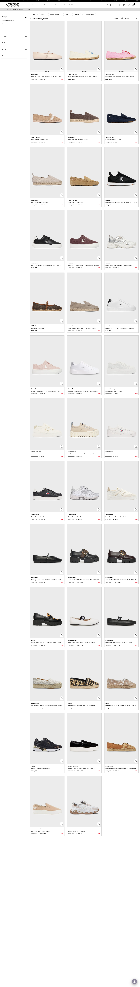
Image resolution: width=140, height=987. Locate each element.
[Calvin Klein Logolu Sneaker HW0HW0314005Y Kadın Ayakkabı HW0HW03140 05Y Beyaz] (121, 235)
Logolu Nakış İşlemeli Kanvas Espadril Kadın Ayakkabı (82, 77)
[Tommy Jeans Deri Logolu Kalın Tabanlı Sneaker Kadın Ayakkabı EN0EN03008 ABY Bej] (84, 424)
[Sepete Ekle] (61, 69)
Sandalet (77, 14)
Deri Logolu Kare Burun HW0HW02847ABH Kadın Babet (46, 77)
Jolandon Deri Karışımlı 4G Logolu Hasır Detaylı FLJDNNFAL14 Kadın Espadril (121, 705)
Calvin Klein (34, 74)
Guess (33, 640)
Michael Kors (35, 326)
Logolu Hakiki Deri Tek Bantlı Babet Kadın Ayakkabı (81, 642)
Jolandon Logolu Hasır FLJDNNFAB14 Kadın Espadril (81, 705)
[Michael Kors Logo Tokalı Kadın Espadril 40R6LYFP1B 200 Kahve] (47, 298)
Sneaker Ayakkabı (54, 14)
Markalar (46, 5)
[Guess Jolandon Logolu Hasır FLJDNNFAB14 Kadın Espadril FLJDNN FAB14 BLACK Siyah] (84, 675)
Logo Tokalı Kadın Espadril (38, 328)
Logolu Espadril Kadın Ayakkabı (39, 139)
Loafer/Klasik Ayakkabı (8, 20)
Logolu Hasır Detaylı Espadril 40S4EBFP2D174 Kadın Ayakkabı (121, 768)
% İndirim (64, 5)
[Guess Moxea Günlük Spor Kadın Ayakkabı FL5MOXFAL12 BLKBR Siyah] (47, 738)
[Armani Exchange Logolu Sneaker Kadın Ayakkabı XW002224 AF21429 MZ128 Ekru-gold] (47, 424)
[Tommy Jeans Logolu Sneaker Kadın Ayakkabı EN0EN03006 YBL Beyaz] (121, 424)
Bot (34, 14)
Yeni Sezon (72, 5)
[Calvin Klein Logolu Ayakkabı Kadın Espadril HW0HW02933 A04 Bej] (47, 172)
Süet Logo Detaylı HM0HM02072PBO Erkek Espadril (82, 328)
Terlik (67, 14)
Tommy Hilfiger (72, 74)
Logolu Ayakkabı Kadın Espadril (39, 202)
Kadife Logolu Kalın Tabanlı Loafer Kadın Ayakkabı (81, 768)
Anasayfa (8, 9)
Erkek (28, 5)
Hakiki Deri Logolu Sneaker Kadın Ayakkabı (116, 517)
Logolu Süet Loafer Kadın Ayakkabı (40, 831)
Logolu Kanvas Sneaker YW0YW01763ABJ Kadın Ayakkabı (46, 391)
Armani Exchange (110, 389)
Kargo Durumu (98, 5)
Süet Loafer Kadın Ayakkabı (75, 202)
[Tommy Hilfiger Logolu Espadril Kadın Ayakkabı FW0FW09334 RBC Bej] (47, 109)
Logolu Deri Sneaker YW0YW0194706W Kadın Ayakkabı (45, 265)
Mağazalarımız (55, 5)
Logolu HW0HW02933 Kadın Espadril (78, 139)
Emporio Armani (73, 766)
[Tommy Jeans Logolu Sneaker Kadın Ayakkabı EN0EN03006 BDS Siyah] (47, 487)
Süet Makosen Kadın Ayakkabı (113, 139)
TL (121, 5)
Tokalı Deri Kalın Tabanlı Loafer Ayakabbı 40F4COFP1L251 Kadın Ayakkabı (121, 580)
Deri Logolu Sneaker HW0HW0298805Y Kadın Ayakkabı (83, 391)
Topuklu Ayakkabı (89, 14)
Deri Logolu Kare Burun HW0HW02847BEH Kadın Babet (46, 580)
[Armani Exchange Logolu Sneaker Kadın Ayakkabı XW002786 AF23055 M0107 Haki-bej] (121, 361)
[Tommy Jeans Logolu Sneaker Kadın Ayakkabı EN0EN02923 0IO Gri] (84, 487)
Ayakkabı (21, 9)
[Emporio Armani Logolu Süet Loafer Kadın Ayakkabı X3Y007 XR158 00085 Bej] (47, 801)
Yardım (107, 5)
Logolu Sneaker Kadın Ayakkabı (113, 391)
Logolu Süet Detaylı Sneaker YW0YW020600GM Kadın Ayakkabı (121, 202)
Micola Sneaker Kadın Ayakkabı (76, 831)
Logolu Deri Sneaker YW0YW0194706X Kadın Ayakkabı (119, 328)
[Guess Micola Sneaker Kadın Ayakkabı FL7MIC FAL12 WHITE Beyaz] (84, 801)
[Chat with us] (134, 981)
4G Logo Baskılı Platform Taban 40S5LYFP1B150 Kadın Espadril (47, 705)
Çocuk (39, 5)
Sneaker (4, 24)
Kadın (33, 5)
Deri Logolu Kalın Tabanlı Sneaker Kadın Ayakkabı (81, 454)
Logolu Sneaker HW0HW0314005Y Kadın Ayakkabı (118, 265)
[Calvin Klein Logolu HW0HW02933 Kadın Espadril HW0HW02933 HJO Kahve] (84, 109)
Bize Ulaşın (115, 5)
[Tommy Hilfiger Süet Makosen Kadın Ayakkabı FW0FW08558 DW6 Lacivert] (121, 109)
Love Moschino (72, 640)
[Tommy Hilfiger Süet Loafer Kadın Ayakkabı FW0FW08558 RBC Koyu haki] (84, 172)
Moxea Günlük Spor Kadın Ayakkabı (40, 768)
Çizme (42, 14)
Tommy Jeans (72, 452)
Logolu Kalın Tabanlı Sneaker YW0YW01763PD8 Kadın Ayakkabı (84, 265)
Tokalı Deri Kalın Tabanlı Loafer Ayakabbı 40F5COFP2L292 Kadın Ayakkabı (84, 580)
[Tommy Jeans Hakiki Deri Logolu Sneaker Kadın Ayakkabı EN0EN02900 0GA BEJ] (121, 487)
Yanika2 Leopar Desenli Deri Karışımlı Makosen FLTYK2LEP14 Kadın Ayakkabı (47, 642)
